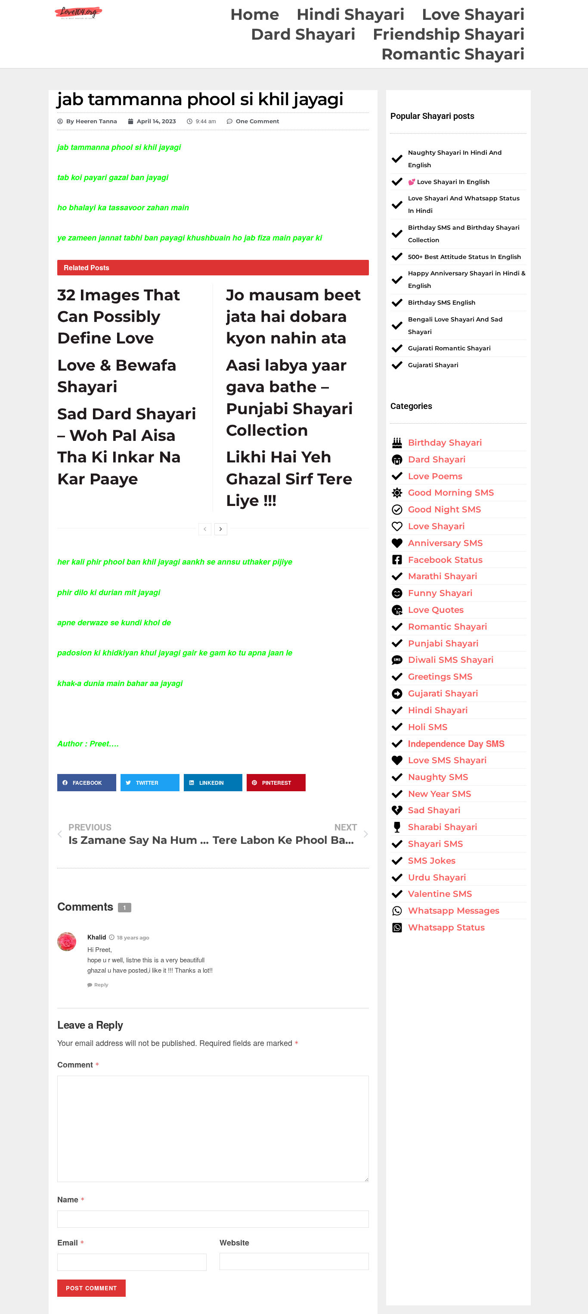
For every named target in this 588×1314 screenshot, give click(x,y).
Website (234, 1242)
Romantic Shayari (453, 53)
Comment (78, 1064)
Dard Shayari (303, 34)
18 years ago (133, 937)
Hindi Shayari (351, 14)
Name (71, 1199)
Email (70, 1242)
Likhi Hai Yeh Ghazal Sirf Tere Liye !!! (289, 478)
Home (254, 14)
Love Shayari (473, 14)
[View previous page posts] (204, 529)
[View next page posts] (220, 529)
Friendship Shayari (449, 34)
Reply (101, 985)
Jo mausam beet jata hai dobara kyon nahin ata (293, 316)
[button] (86, 782)
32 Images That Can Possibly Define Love (118, 316)
